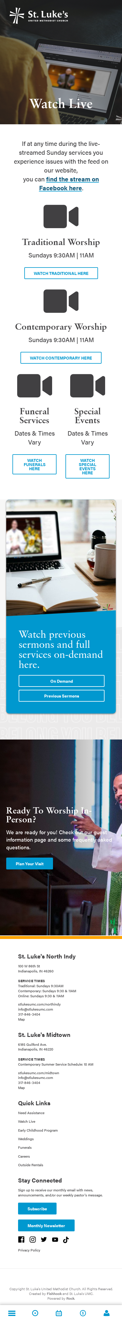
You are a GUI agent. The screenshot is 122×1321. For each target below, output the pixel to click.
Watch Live (26, 1121)
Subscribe (37, 1209)
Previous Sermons (61, 696)
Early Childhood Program (38, 1130)
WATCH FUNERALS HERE (35, 464)
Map (21, 1019)
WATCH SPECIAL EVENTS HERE (87, 466)
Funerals (25, 1147)
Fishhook (54, 1293)
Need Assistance (31, 1112)
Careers (24, 1156)
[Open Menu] (11, 1313)
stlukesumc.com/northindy (39, 1004)
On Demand (61, 681)
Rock (70, 1298)
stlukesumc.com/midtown (38, 1072)
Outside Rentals (30, 1164)
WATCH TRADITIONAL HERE (61, 273)
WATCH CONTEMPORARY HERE (61, 358)
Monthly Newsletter (46, 1225)
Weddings (26, 1138)
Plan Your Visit (30, 863)
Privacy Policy (29, 1250)
